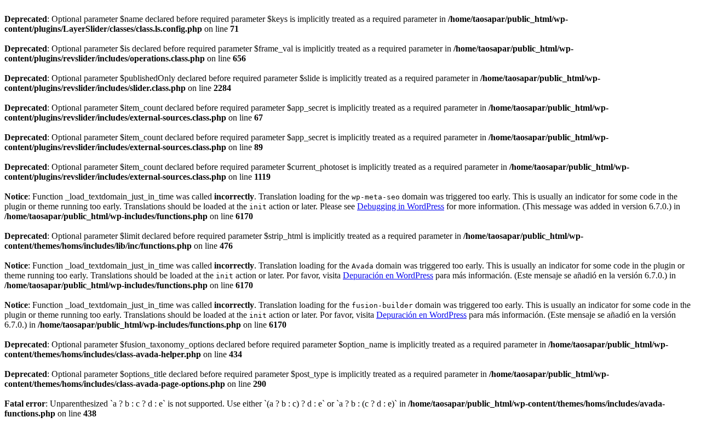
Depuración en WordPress (388, 275)
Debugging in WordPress (400, 206)
